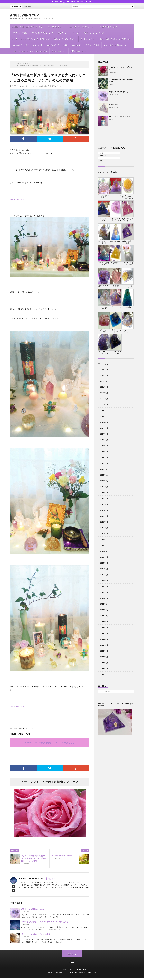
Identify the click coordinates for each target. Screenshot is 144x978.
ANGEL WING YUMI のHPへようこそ (27, 27)
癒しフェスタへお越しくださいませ (35, 934)
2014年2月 (104, 663)
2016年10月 (104, 481)
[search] (132, 6)
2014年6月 (104, 639)
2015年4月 (104, 580)
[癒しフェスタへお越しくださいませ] (15, 938)
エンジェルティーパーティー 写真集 (85, 45)
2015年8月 (104, 563)
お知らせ (24, 86)
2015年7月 (104, 569)
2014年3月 (104, 657)
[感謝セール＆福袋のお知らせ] (15, 913)
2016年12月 (104, 469)
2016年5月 (104, 510)
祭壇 (49, 86)
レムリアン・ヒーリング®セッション (82, 27)
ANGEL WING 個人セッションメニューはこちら (50, 742)
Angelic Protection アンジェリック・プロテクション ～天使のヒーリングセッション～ (44, 39)
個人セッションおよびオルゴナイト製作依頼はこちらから (72, 2)
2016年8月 (104, 493)
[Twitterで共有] (50, 139)
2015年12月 (104, 539)
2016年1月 (104, 534)
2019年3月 (104, 446)
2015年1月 (104, 598)
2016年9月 (104, 487)
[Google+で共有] (76, 139)
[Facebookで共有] (23, 139)
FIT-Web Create (71, 972)
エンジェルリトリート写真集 (57, 45)
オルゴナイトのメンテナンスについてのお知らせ (29, 51)
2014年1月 (104, 668)
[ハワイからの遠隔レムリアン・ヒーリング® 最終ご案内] (15, 925)
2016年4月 (104, 516)
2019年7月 (104, 428)
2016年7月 (104, 498)
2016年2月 (104, 528)
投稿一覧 (51, 879)
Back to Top (72, 954)
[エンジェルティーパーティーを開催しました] (103, 83)
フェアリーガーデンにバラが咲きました (76, 6)
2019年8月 (104, 422)
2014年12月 (104, 604)
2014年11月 (104, 610)
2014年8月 (104, 627)
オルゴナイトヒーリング (108, 27)
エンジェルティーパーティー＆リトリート (27, 45)
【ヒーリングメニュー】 (55, 27)
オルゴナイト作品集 (19, 33)
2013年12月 (104, 674)
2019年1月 (104, 457)
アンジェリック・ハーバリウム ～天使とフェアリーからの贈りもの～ (106, 39)
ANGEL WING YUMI (25, 15)
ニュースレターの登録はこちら (115, 45)
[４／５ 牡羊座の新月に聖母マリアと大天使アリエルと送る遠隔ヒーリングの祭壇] (15, 859)
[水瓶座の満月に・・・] (103, 108)
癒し (45, 86)
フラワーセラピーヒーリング (93, 33)
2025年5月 (104, 369)
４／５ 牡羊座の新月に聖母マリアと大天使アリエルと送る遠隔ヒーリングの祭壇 (34, 858)
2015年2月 (104, 592)
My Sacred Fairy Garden (62, 855)
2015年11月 (104, 545)
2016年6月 (104, 504)
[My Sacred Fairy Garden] (84, 859)
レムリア (40, 86)
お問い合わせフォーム (79, 51)
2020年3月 (104, 393)
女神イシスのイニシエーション (119, 117)
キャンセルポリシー (59, 51)
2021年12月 (104, 381)
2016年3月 (104, 522)
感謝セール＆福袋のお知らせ (33, 909)
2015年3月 (104, 586)
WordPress (91, 972)
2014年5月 (104, 645)
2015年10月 (104, 551)
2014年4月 (104, 651)
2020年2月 (104, 399)
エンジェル (33, 86)
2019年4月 (104, 440)
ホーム (72, 962)
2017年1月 (104, 463)
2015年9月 (104, 557)
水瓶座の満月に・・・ (116, 104)
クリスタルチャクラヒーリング (42, 33)
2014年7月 (104, 633)
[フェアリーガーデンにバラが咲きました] (103, 71)
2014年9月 (104, 622)
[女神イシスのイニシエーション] (103, 121)
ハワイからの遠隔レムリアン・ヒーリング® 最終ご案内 (44, 921)
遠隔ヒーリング (56, 86)
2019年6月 (104, 434)
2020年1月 (104, 405)
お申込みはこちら (17, 199)
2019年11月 (104, 416)
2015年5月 (104, 575)
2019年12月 (104, 410)
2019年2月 (104, 451)
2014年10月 (104, 616)
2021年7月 (104, 387)
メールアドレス (104, 155)
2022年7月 (104, 375)
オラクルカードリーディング (68, 33)
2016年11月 (104, 475)
